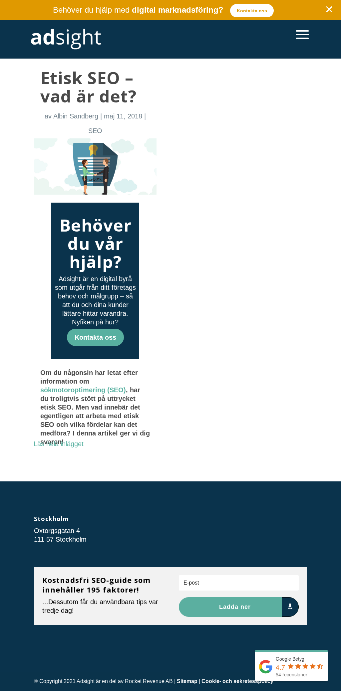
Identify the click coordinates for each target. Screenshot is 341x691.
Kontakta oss (252, 10)
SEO (95, 130)
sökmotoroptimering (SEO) (83, 390)
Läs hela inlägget (59, 443)
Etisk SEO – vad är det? (88, 86)
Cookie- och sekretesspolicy (237, 681)
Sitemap (187, 681)
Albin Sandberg (75, 116)
